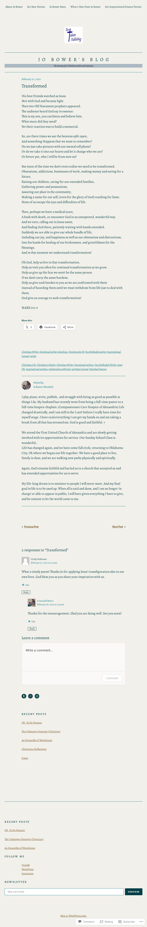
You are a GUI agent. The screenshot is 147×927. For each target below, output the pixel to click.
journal (25, 356)
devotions (63, 352)
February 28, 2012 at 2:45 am (50, 604)
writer (33, 356)
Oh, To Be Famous (32, 722)
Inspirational (114, 352)
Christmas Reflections (34, 749)
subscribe (134, 892)
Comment (112, 678)
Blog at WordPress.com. (73, 916)
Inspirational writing (36, 369)
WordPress (28, 869)
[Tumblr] (24, 696)
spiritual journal (79, 369)
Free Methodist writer (95, 352)
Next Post (117, 526)
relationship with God (59, 369)
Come (25, 758)
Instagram (27, 873)
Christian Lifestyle (46, 365)
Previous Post (31, 526)
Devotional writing (83, 365)
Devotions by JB (76, 352)
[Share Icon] (30, 696)
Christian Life (29, 365)
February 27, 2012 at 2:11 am (44, 562)
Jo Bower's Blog (74, 59)
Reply (26, 592)
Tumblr (26, 865)
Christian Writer (30, 352)
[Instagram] (37, 696)
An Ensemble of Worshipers (37, 740)
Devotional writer (48, 352)
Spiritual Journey (98, 369)
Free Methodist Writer (105, 365)
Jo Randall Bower (45, 600)
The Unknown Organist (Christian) (41, 731)
